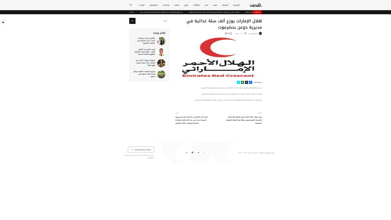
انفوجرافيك (153, 5)
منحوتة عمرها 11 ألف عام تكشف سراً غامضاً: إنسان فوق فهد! (145, 63)
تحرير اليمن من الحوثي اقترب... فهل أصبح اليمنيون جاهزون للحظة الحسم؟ (144, 52)
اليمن (215, 5)
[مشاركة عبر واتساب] (242, 82)
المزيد (142, 5)
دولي (186, 5)
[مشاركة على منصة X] (246, 82)
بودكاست (166, 5)
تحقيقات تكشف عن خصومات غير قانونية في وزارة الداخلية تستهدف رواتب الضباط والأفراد (220, 12)
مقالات (176, 5)
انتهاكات (196, 5)
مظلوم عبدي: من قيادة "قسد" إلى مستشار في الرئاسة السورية (146, 41)
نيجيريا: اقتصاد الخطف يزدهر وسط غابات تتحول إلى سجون (144, 74)
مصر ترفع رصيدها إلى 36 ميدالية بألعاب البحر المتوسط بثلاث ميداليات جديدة (167, 12)
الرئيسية (236, 5)
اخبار (206, 5)
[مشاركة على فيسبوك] (250, 82)
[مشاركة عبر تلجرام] (238, 82)
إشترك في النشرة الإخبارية (142, 149)
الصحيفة (225, 5)
